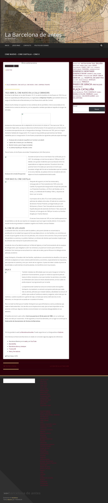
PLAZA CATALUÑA (83, 89)
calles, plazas (9, 66)
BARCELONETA (76, 65)
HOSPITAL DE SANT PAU (94, 77)
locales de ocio (44, 448)
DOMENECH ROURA (79, 73)
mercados (43, 450)
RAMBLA (99, 92)
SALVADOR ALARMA (88, 96)
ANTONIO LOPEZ (76, 63)
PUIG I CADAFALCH (90, 92)
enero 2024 (43, 392)
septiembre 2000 (45, 405)
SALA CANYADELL (77, 96)
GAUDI (95, 75)
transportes (44, 483)
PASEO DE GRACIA (82, 84)
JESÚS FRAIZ (16, 45)
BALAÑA (99, 63)
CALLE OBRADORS (11, 84)
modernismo (44, 452)
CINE (88, 67)
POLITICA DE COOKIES (41, 45)
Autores (60, 332)
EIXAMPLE (90, 73)
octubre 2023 (44, 398)
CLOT (91, 67)
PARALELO (85, 82)
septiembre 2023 (45, 400)
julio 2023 (43, 404)
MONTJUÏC (92, 80)
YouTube (33, 341)
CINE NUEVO (30, 84)
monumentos (44, 454)
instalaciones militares (47, 444)
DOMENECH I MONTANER (83, 71)
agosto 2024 (44, 379)
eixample (43, 435)
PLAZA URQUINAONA (78, 92)
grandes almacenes (46, 439)
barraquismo (44, 416)
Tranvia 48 (12, 349)
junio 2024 (43, 383)
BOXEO (94, 65)
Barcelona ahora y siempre (17, 346)
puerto (42, 470)
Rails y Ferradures (14, 351)
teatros (42, 480)
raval (41, 476)
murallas (43, 455)
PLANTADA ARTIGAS (78, 87)
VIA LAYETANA (77, 98)
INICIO (7, 45)
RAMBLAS (89, 94)
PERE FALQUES (97, 85)
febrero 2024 (44, 391)
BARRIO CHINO (84, 65)
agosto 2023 (44, 402)
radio (41, 472)
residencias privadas (46, 478)
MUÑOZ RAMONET (77, 82)
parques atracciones (46, 461)
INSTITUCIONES (45, 446)
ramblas (42, 474)
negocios (43, 457)
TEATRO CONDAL (10, 366)
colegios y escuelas (46, 426)
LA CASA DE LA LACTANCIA (58, 366)
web (26, 341)
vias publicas (44, 485)
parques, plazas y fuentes (48, 463)
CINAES (83, 67)
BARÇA (90, 65)
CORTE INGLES (77, 69)
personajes (43, 465)
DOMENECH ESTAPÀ (95, 69)
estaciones (43, 437)
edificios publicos (45, 433)
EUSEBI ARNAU (78, 75)
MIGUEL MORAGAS (83, 80)
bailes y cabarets (45, 413)
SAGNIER (95, 94)
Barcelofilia (12, 344)
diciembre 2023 (45, 394)
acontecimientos (45, 411)
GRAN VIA (76, 78)
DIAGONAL (85, 69)
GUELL (82, 78)
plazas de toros (45, 467)
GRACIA (100, 75)
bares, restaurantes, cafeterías (50, 415)
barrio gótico (44, 418)
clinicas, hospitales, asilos (48, 424)
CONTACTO (27, 45)
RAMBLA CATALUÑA (79, 94)
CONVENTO (97, 67)
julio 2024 (43, 381)
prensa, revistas (45, 468)
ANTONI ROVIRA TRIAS (88, 63)
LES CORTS (75, 80)
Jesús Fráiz (9, 70)
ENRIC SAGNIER (97, 73)
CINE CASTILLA (22, 84)
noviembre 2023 (45, 396)
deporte (42, 431)
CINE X (36, 84)
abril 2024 (43, 387)
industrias (43, 442)
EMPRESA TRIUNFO (44, 84)
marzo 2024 (44, 389)
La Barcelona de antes (33, 34)
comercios (43, 428)
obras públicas (44, 459)
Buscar (75, 106)
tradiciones (43, 481)
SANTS (97, 96)
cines (16, 66)
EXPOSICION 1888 (88, 75)
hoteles (42, 441)
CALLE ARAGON (76, 67)
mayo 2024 (43, 385)
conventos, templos (46, 429)
